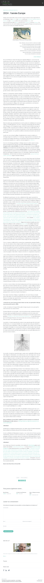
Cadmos (36, 22)
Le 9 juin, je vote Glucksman (21, 492)
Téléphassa (27, 22)
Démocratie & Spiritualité (8, 10)
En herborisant (39, 580)
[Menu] (42, 3)
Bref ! (17, 493)
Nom (4, 521)
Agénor (16, 22)
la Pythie (12, 20)
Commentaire (5, 507)
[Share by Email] (25, 480)
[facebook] (3, 570)
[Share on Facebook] (19, 480)
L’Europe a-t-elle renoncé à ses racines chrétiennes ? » (19, 316)
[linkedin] (6, 570)
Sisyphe (19, 19)
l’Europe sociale (23, 223)
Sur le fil (16, 10)
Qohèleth (34, 19)
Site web (4, 526)
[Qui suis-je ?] (22, 547)
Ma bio (4, 556)
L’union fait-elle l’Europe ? (18, 446)
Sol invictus (29, 19)
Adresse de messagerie (27, 521)
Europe (29, 20)
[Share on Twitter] (21, 480)
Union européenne (24, 477)
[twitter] (9, 570)
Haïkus (4, 493)
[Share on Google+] (23, 480)
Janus (14, 19)
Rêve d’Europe (5, 492)
